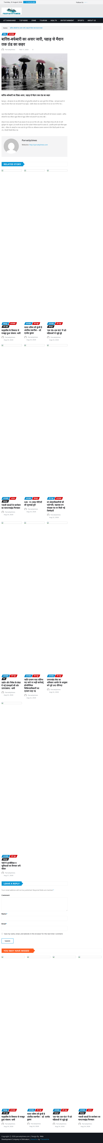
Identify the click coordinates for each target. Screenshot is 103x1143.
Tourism (43, 20)
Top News (23, 20)
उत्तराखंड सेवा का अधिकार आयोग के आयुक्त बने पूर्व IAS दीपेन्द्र (57, 682)
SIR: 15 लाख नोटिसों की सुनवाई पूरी (33, 503)
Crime (33, 20)
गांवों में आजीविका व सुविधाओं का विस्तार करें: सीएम (11, 865)
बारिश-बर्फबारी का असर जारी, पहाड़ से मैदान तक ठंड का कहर (26, 28)
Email (4, 924)
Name (4, 914)
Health (54, 20)
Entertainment (67, 20)
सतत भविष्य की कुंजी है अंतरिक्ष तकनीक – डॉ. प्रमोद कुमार (33, 330)
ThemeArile (44, 1139)
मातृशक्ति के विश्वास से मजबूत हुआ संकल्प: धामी (11, 332)
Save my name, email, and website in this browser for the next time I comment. (33, 934)
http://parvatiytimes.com (38, 145)
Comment (6, 895)
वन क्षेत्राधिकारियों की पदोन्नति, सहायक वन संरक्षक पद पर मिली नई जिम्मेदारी (56, 506)
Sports (81, 20)
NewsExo (34, 1139)
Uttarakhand (9, 20)
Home (5, 28)
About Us (92, 20)
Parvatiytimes (10, 50)
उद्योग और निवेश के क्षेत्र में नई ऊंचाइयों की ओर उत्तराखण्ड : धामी (11, 685)
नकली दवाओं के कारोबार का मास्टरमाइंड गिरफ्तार (11, 506)
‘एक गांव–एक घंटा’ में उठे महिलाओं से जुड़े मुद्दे (56, 332)
